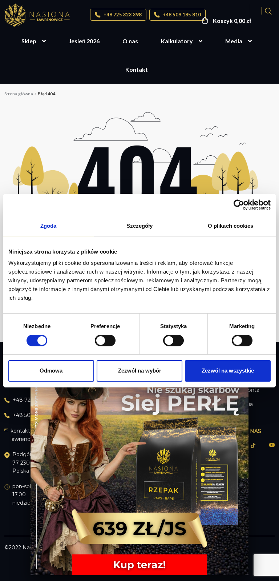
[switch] (105, 340)
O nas (130, 40)
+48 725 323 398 (122, 14)
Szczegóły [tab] (139, 225)
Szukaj (268, 11)
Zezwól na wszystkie (228, 370)
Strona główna (18, 93)
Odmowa (51, 370)
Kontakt (136, 69)
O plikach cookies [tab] (231, 225)
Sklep (28, 40)
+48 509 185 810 (181, 14)
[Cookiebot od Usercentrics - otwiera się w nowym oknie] (239, 204)
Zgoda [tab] (48, 225)
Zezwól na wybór (139, 370)
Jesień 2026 (84, 40)
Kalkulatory (177, 40)
